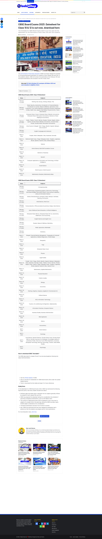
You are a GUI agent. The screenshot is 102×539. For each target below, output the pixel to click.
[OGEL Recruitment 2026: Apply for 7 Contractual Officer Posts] (69, 62)
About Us (53, 522)
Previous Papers (45, 12)
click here (34, 411)
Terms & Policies (82, 536)
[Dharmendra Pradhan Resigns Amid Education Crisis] (39, 447)
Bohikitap (30, 536)
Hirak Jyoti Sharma (22, 34)
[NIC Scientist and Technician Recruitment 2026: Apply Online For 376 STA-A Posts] (69, 102)
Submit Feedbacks (55, 530)
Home (18, 12)
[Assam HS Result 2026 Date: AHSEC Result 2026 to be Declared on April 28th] (54, 461)
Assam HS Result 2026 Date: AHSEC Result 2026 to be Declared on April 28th (53, 467)
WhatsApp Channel (34, 416)
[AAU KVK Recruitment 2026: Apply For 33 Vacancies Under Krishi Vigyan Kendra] (24, 447)
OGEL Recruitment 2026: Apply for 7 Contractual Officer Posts (77, 62)
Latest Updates (24, 12)
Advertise (53, 532)
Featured (31, 12)
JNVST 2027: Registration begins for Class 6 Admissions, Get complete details (54, 453)
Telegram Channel (44, 416)
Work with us (54, 528)
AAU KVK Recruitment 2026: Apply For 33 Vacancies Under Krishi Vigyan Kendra (24, 453)
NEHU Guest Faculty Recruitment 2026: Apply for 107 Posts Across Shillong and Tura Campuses (78, 69)
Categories (37, 12)
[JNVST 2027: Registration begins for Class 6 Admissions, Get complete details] (54, 447)
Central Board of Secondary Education (30, 73)
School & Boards (27, 21)
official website (28, 377)
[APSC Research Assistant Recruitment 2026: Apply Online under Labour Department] (69, 42)
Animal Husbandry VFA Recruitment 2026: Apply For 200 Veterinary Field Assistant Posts (52, 1)
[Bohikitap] (27, 6)
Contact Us (53, 12)
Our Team (54, 526)
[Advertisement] (61, 6)
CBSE (39, 421)
